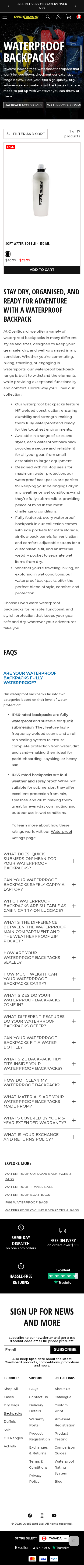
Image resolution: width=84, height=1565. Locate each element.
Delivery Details (36, 1408)
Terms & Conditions (38, 1464)
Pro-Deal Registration (65, 1422)
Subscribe (65, 1349)
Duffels (10, 1421)
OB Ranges (13, 1438)
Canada (55, 1538)
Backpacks (13, 1413)
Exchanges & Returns (38, 1450)
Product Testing (61, 1436)
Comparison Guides (65, 1450)
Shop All (11, 1389)
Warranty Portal (36, 1422)
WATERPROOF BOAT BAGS (27, 1194)
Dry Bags (11, 1405)
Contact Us (38, 1397)
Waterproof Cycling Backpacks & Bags (42, 1210)
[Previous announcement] (9, 6)
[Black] (8, 254)
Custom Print (61, 1408)
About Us (62, 1389)
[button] (48, 17)
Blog (58, 1481)
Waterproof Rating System (64, 1467)
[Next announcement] (75, 6)
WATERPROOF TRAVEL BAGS (29, 1187)
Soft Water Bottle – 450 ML (27, 243)
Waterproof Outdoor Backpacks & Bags (38, 1176)
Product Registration (39, 1436)
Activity (10, 1446)
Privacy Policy (35, 1479)
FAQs (33, 1389)
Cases (9, 1397)
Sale (7, 1430)
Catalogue (63, 1397)
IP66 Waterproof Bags (26, 1202)
